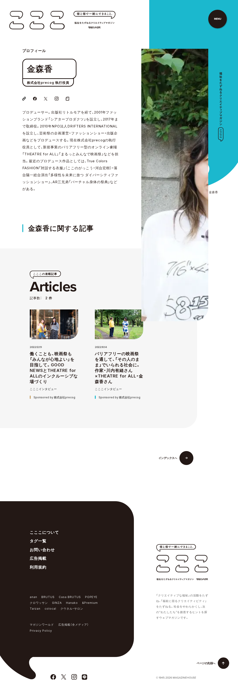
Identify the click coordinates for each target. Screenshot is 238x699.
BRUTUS (48, 597)
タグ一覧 (38, 541)
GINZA (57, 603)
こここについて (44, 532)
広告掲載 (38, 558)
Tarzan (35, 608)
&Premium (90, 603)
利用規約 (38, 567)
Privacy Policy (41, 630)
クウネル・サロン (71, 608)
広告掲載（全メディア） (73, 624)
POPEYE (91, 597)
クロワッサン (39, 603)
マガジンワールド (42, 624)
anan (33, 597)
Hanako (72, 603)
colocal (50, 608)
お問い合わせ (42, 549)
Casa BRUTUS (70, 597)
